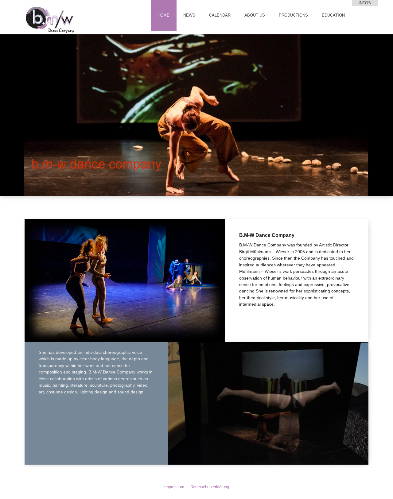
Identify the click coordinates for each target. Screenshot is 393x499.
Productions (293, 15)
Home (163, 15)
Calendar (220, 15)
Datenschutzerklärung (209, 487)
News (189, 15)
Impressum (174, 487)
